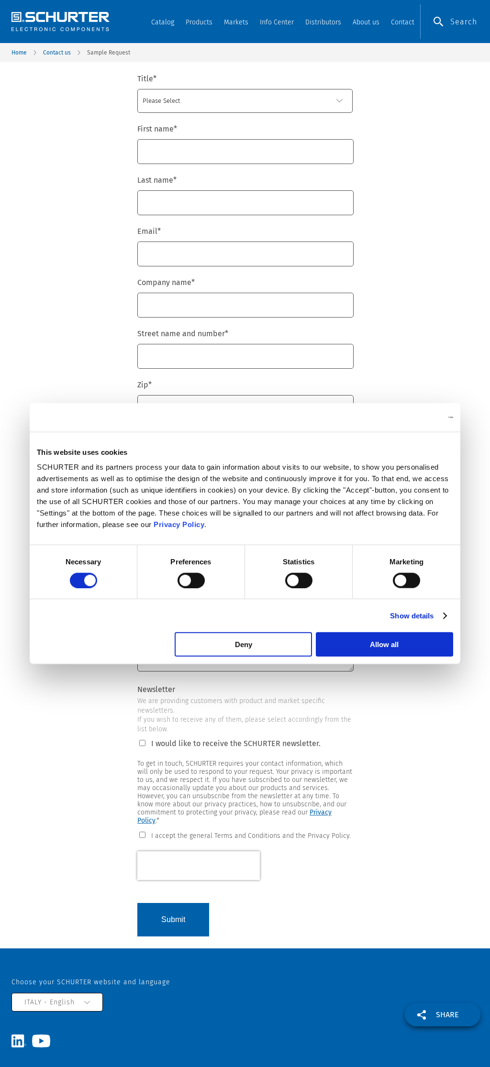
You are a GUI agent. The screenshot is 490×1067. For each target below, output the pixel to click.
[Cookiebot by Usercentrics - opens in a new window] (411, 417)
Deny (243, 644)
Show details (412, 615)
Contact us (57, 52)
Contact (402, 22)
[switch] (191, 580)
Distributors (323, 22)
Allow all (384, 644)
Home (19, 52)
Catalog (162, 22)
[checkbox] (245, 835)
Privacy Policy (179, 524)
